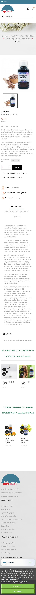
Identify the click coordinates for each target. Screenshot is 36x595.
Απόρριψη (18, 591)
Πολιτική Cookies (6, 533)
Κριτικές (17, 216)
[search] (31, 16)
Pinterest (16, 114)
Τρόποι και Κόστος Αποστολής (11, 519)
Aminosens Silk (25, 382)
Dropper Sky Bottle (8, 382)
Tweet (13, 114)
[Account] (28, 9)
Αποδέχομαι (18, 586)
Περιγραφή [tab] (16, 206)
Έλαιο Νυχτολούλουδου (25, 439)
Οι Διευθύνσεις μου (8, 546)
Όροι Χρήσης (5, 509)
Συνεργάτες (5, 526)
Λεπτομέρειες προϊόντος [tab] (17, 211)
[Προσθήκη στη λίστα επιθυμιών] (4, 369)
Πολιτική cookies (6, 582)
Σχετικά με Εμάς (6, 506)
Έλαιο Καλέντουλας (10, 439)
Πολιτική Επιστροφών (8, 516)
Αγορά (17, 167)
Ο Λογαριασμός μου (8, 543)
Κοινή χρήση (10, 114)
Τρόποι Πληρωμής (7, 513)
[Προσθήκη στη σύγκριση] (4, 374)
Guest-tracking (5, 553)
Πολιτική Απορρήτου (8, 529)
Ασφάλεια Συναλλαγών (8, 523)
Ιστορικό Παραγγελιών (8, 549)
